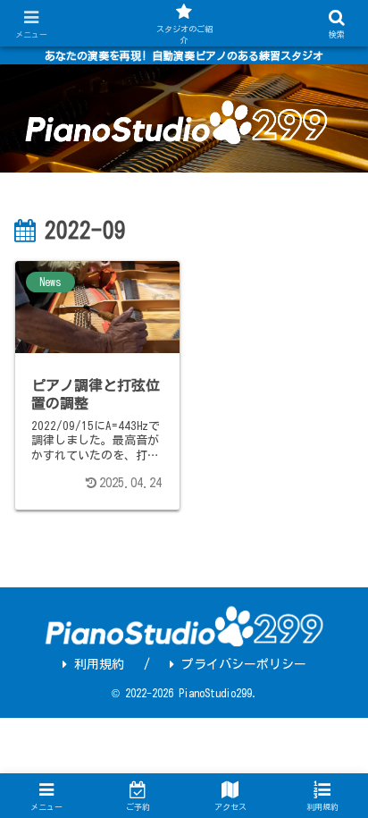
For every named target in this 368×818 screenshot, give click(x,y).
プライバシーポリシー (243, 664)
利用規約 (99, 664)
